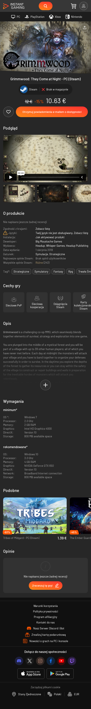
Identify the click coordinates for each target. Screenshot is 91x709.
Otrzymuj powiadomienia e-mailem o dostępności (51, 112)
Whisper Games (55, 245)
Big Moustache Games (49, 241)
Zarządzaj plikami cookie (45, 687)
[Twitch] (72, 661)
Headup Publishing (77, 245)
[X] (29, 661)
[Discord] (19, 661)
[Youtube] (61, 661)
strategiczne (21, 271)
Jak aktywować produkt (50, 237)
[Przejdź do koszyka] (73, 6)
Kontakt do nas (45, 622)
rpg (70, 271)
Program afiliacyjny (45, 617)
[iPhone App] (30, 673)
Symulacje (42, 254)
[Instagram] (40, 661)
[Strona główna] (13, 6)
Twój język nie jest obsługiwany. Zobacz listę (62, 233)
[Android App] (60, 673)
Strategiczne (57, 254)
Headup (40, 245)
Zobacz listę (43, 228)
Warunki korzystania (45, 606)
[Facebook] (51, 661)
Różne (40, 262)
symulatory (41, 271)
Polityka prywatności (45, 611)
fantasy (58, 271)
